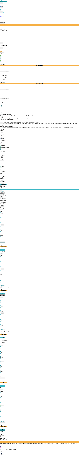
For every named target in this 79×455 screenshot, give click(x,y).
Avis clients (7, 98)
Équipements (4, 98)
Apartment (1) (5, 71)
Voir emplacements (2, 205)
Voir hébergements (39, 65)
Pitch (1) (7, 71)
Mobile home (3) (1, 71)
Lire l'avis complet (2, 183)
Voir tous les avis (3, 184)
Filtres (39, 189)
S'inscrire (39, 441)
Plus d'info (1, 209)
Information (1, 98)
